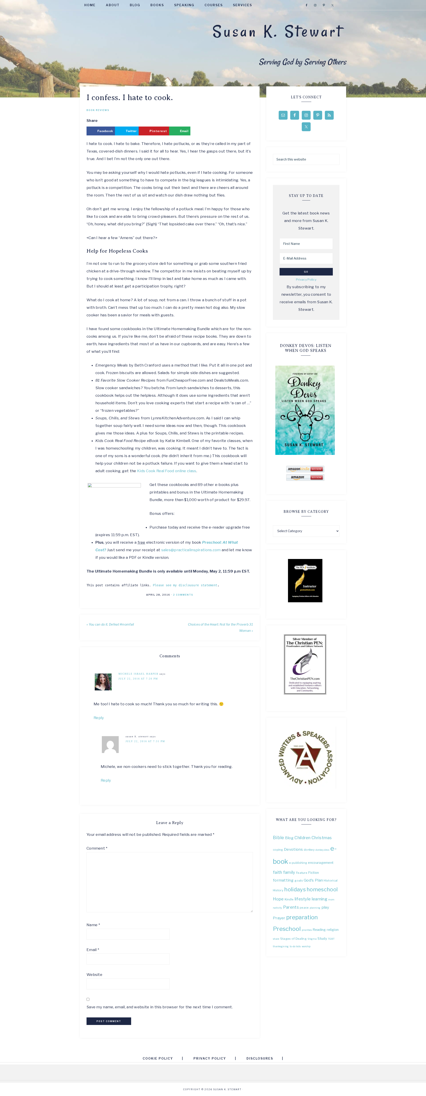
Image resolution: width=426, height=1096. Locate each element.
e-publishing (298, 862)
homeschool (322, 889)
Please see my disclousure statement (185, 585)
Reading (319, 930)
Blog (289, 837)
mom (331, 899)
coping (278, 849)
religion (333, 930)
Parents (291, 907)
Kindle (289, 899)
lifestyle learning (311, 899)
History (278, 890)
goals (298, 880)
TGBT (331, 938)
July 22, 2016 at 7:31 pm (145, 741)
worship (306, 946)
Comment (97, 848)
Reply (99, 717)
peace (304, 907)
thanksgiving (281, 946)
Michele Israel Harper (138, 673)
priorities (307, 930)
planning (315, 907)
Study (322, 938)
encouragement (320, 862)
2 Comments (183, 594)
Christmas (322, 837)
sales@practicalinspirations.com (191, 550)
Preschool (287, 928)
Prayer (279, 918)
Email (93, 949)
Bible (278, 837)
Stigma (312, 938)
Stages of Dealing (293, 938)
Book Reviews (98, 110)
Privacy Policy (306, 279)
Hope (278, 899)
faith (277, 872)
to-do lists (295, 946)
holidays (295, 889)
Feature (301, 872)
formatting (283, 880)
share (276, 938)
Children (302, 837)
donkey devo (322, 849)
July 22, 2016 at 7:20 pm (138, 678)
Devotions (293, 849)
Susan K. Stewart (278, 31)
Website (94, 974)
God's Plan (313, 880)
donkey (309, 849)
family (289, 872)
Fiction (313, 872)
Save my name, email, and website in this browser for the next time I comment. (160, 1007)
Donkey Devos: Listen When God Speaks (305, 348)
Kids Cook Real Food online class (166, 471)
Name (93, 925)
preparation (302, 917)
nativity (277, 907)
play (325, 907)
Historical (330, 880)
